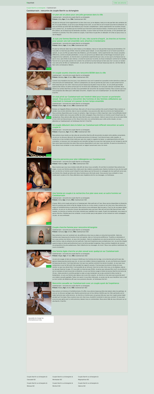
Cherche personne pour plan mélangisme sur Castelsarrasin (78, 159)
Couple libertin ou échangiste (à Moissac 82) (37, 384)
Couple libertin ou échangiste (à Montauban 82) (62, 378)
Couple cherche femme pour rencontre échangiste (74, 227)
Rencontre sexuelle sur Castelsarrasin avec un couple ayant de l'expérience (85, 283)
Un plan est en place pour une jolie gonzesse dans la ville (77, 15)
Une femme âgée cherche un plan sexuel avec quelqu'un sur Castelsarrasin (85, 251)
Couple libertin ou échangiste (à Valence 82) (88, 384)
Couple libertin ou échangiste (36, 8)
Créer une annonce (120, 3)
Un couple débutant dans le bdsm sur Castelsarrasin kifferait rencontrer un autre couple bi (88, 126)
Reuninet (30, 3)
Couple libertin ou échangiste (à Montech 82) (62, 384)
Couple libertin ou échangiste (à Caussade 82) (37, 378)
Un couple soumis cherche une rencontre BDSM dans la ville (79, 73)
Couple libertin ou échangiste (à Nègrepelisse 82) (88, 378)
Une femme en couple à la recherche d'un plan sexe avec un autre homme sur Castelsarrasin (86, 194)
